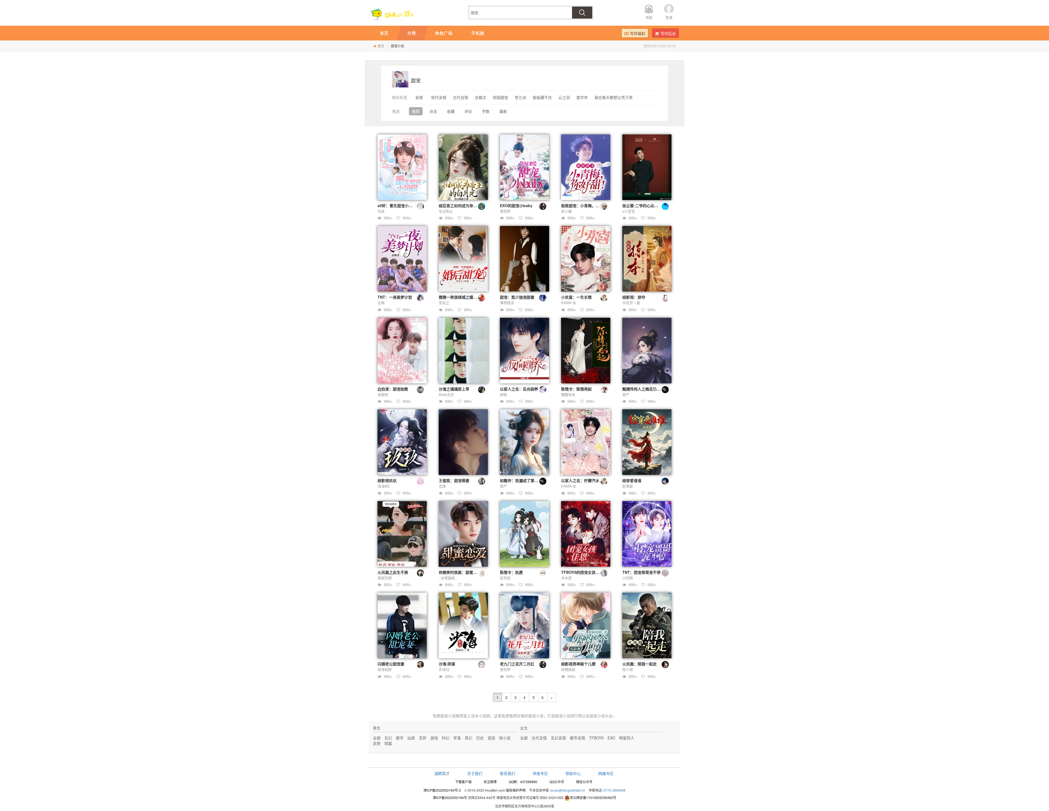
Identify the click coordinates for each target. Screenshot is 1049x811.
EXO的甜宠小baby (516, 205)
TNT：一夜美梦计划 (395, 297)
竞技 (491, 738)
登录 (669, 17)
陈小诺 (627, 669)
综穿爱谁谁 (631, 480)
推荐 (416, 111)
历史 (480, 738)
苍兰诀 (520, 97)
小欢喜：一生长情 (576, 297)
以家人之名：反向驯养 (519, 389)
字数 (486, 111)
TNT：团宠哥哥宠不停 (641, 572)
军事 (457, 738)
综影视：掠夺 (633, 297)
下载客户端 (463, 781)
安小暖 (566, 211)
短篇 (388, 743)
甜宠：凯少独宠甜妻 (517, 297)
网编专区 (606, 773)
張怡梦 (505, 211)
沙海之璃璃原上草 (454, 389)
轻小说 (505, 738)
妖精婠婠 (568, 669)
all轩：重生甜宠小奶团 (397, 205)
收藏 (451, 111)
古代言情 (460, 97)
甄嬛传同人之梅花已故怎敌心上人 (651, 389)
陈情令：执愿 (511, 572)
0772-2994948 (614, 790)
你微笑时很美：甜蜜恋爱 (460, 572)
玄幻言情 (558, 738)
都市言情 (577, 738)
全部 (377, 738)
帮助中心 (573, 773)
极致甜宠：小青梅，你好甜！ (586, 205)
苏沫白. (444, 669)
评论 (468, 111)
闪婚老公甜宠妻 (391, 663)
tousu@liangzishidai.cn (567, 790)
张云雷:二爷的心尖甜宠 (642, 205)
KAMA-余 (568, 302)
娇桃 (503, 394)
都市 (399, 738)
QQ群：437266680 (523, 781)
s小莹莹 (628, 211)
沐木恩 (566, 577)
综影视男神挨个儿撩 (578, 663)
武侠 (377, 743)
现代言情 (438, 97)
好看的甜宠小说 (530, 715)
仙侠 (411, 738)
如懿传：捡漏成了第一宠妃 (523, 480)
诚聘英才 (442, 773)
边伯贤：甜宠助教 (393, 389)
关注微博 (490, 781)
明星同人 (626, 738)
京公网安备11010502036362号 (593, 797)
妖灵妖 (505, 577)
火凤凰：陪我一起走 (639, 663)
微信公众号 (584, 781)
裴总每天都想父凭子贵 (613, 97)
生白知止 (446, 211)
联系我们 (507, 773)
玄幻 (388, 738)
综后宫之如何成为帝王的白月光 (465, 205)
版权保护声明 (516, 790)
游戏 (434, 738)
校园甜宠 (500, 97)
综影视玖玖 (387, 480)
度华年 (582, 97)
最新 (503, 111)
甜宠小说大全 (601, 715)
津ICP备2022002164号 (450, 797)
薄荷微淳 (507, 302)
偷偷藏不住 (542, 97)
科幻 (445, 738)
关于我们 (474, 773)
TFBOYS (596, 738)
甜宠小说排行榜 (568, 715)
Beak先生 (446, 394)
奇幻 (468, 738)
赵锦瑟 (627, 486)
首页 (381, 45)
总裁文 (480, 97)
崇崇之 (444, 302)
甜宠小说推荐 (451, 715)
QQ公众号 (556, 781)
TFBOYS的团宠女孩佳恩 (582, 572)
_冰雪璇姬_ (448, 577)
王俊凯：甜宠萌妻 (454, 480)
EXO (611, 738)
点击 (433, 111)
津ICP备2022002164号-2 (442, 790)
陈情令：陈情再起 (576, 389)
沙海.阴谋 (447, 663)
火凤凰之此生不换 (393, 572)
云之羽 (564, 97)
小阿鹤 (627, 577)
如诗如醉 (385, 669)
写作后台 (668, 33)
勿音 (381, 211)
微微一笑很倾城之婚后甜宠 (462, 297)
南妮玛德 (385, 577)
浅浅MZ (384, 486)
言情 (419, 97)
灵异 (422, 738)
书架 (648, 17)
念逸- (443, 486)
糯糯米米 (568, 394)
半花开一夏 (631, 302)
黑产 (625, 394)
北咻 (381, 302)
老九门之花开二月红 (517, 663)
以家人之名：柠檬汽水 (580, 480)
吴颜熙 (383, 394)
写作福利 (637, 33)
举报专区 (540, 773)
